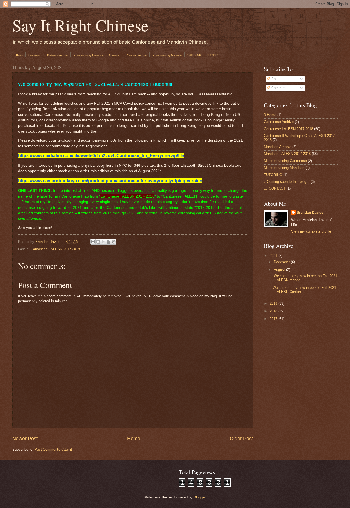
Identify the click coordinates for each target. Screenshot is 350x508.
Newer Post (25, 438)
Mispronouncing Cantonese (88, 55)
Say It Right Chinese (80, 25)
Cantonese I (34, 55)
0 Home (270, 115)
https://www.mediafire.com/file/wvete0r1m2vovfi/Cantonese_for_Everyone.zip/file (101, 155)
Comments (279, 88)
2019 (274, 303)
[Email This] (93, 242)
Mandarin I (115, 55)
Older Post (241, 438)
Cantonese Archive (57, 55)
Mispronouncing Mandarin (167, 55)
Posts (275, 79)
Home (19, 55)
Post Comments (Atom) (53, 449)
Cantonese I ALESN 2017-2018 (55, 249)
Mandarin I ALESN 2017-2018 (287, 154)
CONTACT (213, 55)
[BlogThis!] (98, 242)
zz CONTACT (274, 188)
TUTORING (194, 55)
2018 (274, 311)
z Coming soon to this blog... (287, 182)
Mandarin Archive (137, 55)
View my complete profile (311, 231)
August (280, 270)
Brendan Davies (310, 212)
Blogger (199, 497)
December (282, 262)
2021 (274, 256)
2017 (274, 319)
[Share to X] (103, 242)
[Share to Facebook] (108, 242)
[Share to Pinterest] (113, 242)
